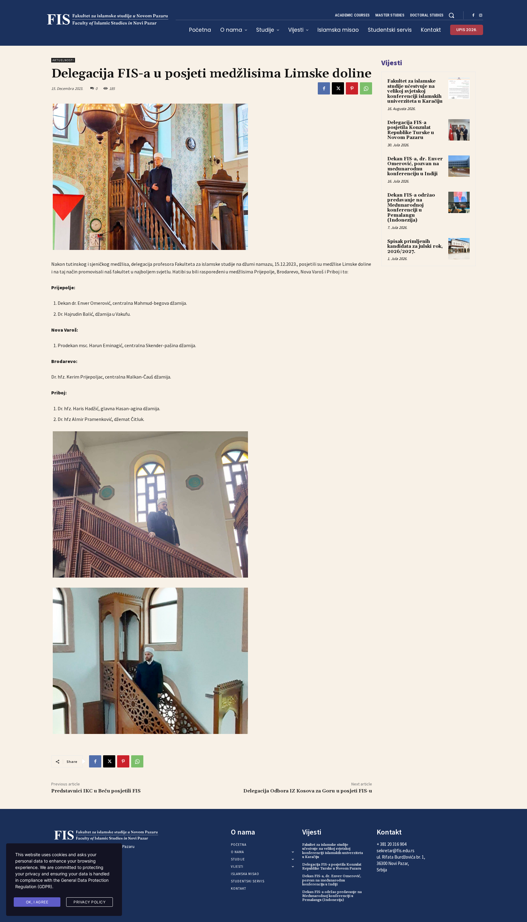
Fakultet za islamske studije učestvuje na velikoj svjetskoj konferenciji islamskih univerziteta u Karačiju (415, 91)
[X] (338, 88)
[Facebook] (473, 15)
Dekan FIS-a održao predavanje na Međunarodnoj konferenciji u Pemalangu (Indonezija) (411, 207)
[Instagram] (480, 15)
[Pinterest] (352, 88)
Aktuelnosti (63, 60)
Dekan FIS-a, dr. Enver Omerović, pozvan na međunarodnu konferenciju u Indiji (415, 166)
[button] (451, 15)
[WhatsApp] (366, 88)
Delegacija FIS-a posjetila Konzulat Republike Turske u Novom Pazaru (410, 130)
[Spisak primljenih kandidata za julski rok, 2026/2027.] (459, 248)
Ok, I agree (37, 902)
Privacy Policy (89, 902)
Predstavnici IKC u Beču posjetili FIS (96, 791)
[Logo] (106, 20)
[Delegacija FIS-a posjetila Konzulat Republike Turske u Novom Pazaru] (459, 130)
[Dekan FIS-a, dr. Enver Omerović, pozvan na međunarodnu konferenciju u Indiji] (459, 166)
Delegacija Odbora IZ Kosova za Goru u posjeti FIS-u (307, 791)
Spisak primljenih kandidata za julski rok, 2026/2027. (415, 247)
